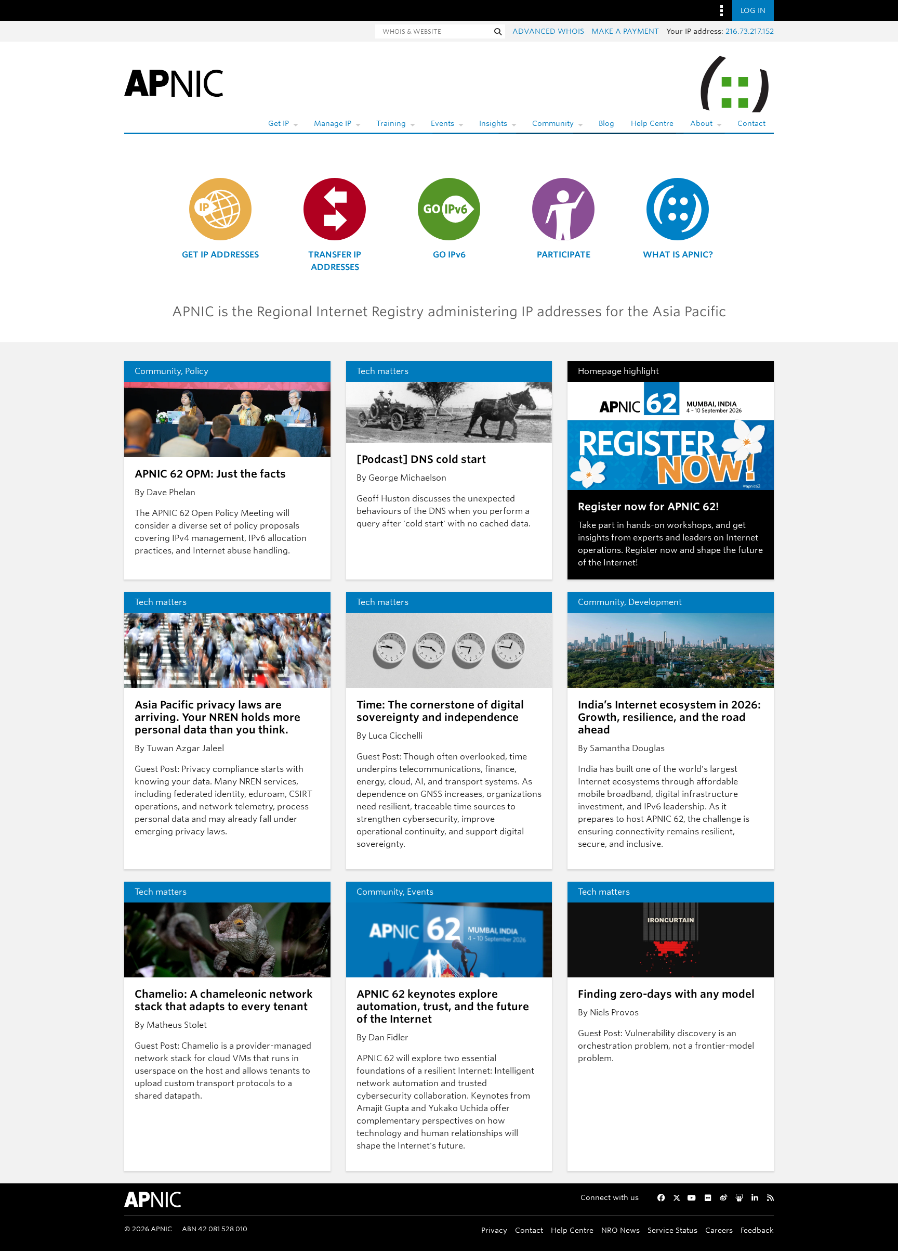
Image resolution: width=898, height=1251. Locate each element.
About (701, 123)
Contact (751, 123)
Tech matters (382, 371)
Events (442, 123)
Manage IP (332, 123)
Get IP (278, 123)
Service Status (672, 1230)
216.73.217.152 (749, 31)
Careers (719, 1230)
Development (655, 602)
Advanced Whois (548, 31)
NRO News (620, 1230)
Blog (606, 123)
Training (391, 123)
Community (553, 123)
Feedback (757, 1230)
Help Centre (652, 123)
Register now (651, 550)
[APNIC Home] (173, 82)
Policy (196, 371)
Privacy (494, 1230)
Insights (493, 123)
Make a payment (625, 31)
